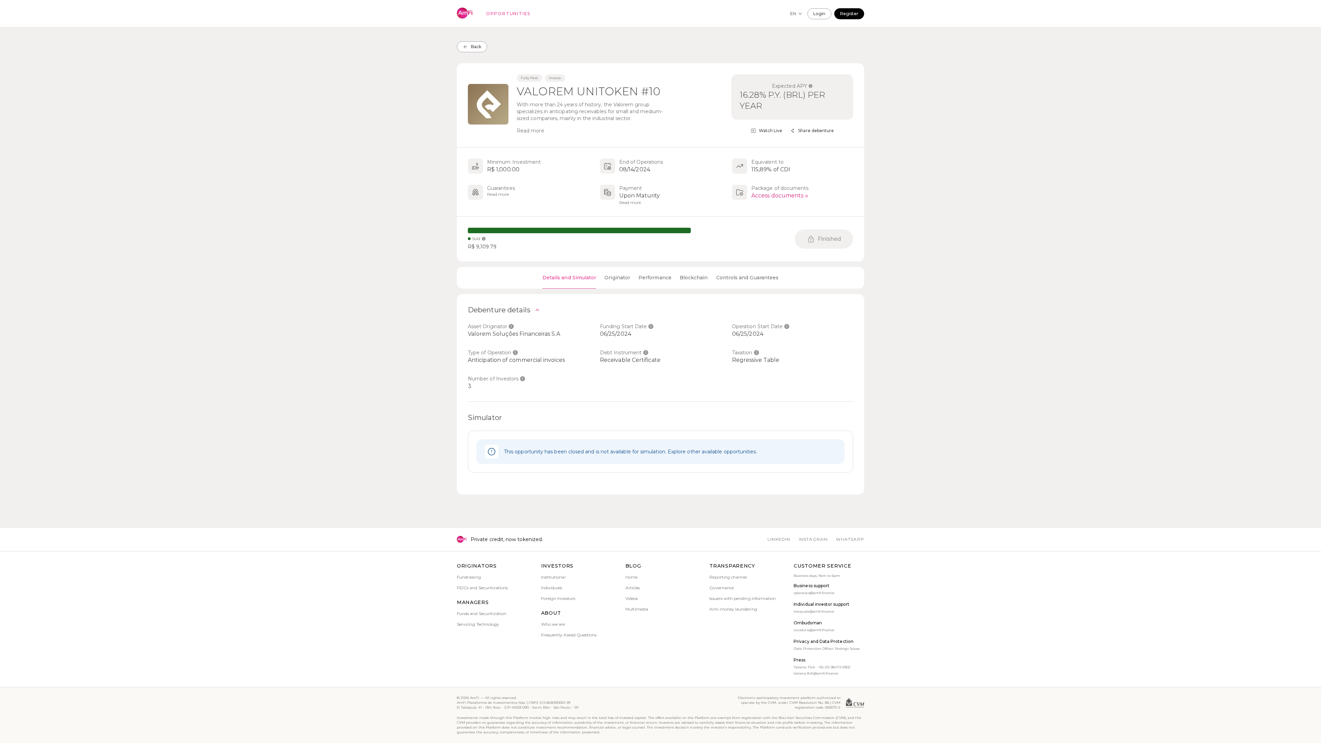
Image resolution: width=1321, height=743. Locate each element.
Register (849, 13)
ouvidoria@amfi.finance (814, 630)
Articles (632, 587)
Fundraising (469, 577)
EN (793, 13)
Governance (721, 587)
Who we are (553, 624)
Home (631, 577)
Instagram (813, 539)
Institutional (553, 577)
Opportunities (508, 13)
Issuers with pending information (742, 598)
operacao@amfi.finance (814, 593)
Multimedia (636, 609)
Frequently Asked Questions (569, 634)
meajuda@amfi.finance (814, 611)
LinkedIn (779, 539)
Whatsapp (850, 539)
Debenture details (499, 310)
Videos (631, 598)
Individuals (551, 587)
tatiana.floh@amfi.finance (816, 673)
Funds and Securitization (481, 613)
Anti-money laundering (733, 609)
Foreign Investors (558, 598)
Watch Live (771, 130)
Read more (530, 131)
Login (819, 13)
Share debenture (816, 130)
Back (476, 46)
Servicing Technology (478, 624)
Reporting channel (728, 577)
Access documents (777, 195)
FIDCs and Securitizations (482, 587)
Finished (829, 239)
